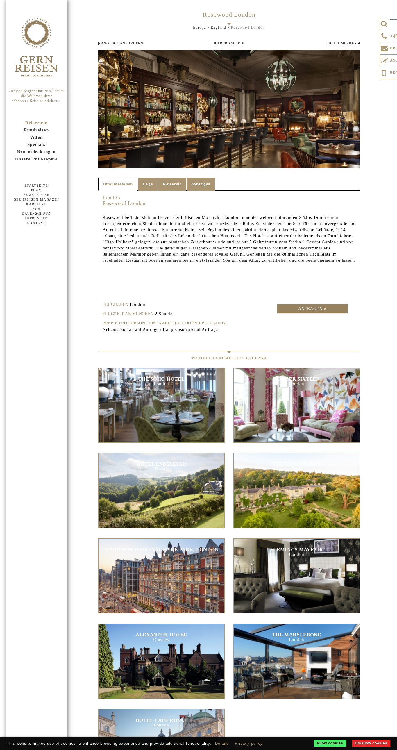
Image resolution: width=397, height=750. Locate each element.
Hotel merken (342, 43)
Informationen (118, 184)
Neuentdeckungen (36, 151)
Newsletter (36, 195)
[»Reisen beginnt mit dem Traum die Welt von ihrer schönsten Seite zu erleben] (36, 47)
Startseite (36, 185)
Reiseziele (36, 122)
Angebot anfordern (122, 43)
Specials (36, 144)
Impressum (36, 218)
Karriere (36, 204)
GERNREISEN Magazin (36, 199)
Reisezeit (172, 184)
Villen (36, 137)
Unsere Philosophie (36, 159)
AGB (36, 208)
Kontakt (36, 222)
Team (36, 190)
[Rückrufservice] (384, 72)
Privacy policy (249, 743)
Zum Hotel (161, 408)
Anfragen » (312, 308)
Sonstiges (200, 184)
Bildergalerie (229, 43)
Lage (148, 184)
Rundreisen (36, 130)
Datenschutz (36, 213)
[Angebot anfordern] (384, 59)
